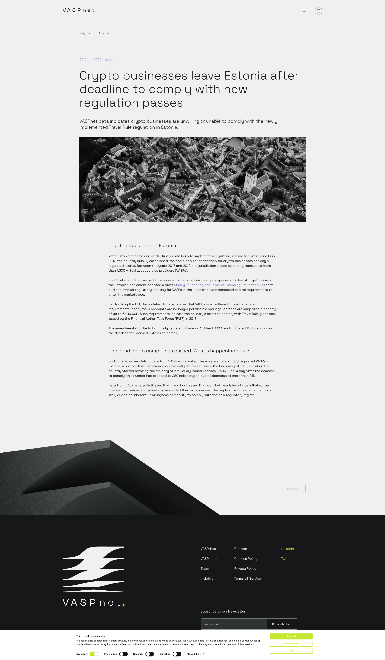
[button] (318, 11)
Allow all (291, 636)
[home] (81, 11)
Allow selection (291, 643)
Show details (193, 654)
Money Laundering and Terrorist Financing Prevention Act (219, 285)
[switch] (123, 654)
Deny (291, 650)
